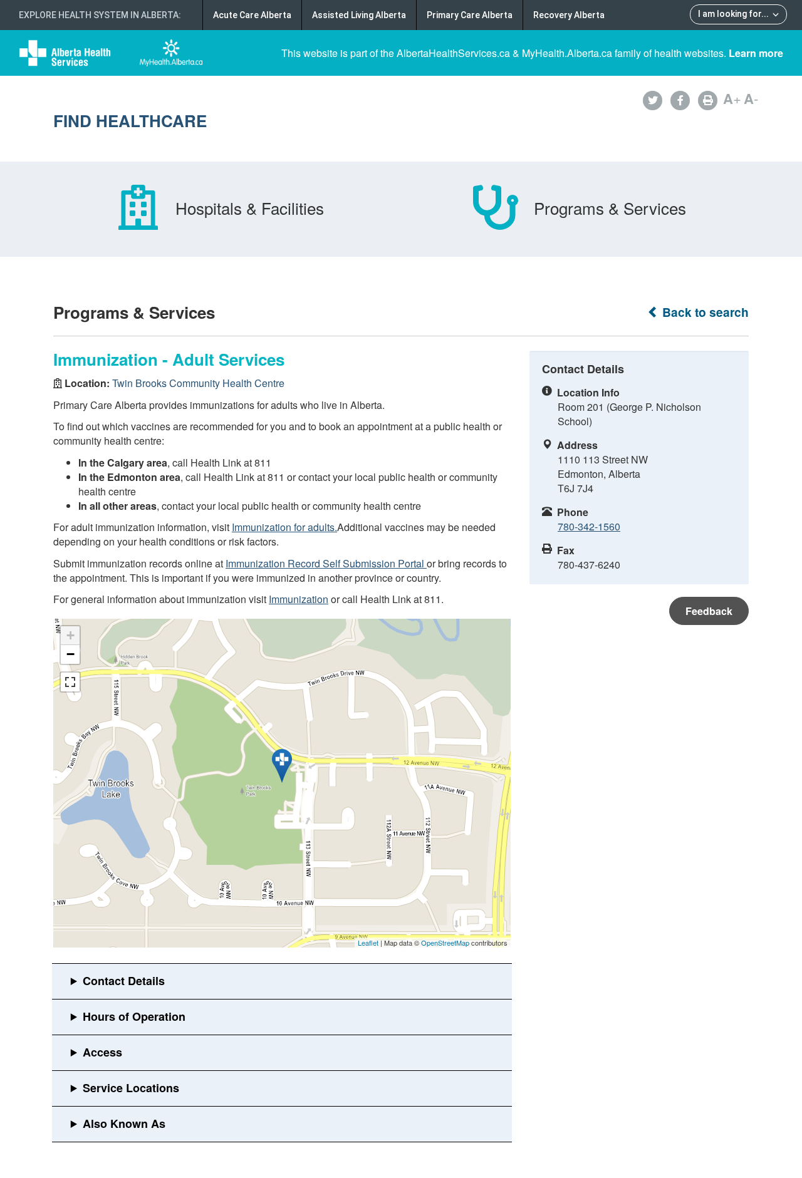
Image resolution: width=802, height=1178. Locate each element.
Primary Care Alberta (470, 15)
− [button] (70, 654)
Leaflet (368, 943)
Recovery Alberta (569, 15)
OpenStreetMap (445, 943)
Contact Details (124, 981)
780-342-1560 (589, 526)
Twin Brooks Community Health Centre (198, 383)
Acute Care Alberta (252, 15)
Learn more (756, 53)
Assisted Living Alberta (359, 15)
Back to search (704, 312)
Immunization (298, 599)
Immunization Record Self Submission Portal (326, 563)
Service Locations (131, 1088)
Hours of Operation (134, 1016)
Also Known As (124, 1123)
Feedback (708, 611)
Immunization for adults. (284, 527)
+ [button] (70, 635)
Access (102, 1052)
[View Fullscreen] (70, 682)
